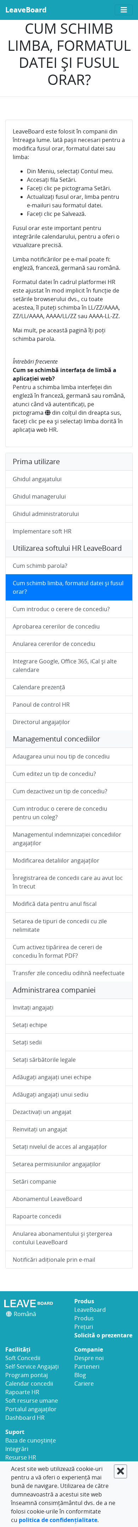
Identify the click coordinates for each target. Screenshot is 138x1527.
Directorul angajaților (41, 722)
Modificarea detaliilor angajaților (56, 860)
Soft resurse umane (31, 1400)
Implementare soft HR (42, 531)
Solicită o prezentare (103, 1335)
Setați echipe (30, 1025)
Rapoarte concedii (37, 1216)
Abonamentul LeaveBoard (47, 1199)
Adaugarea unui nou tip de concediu (61, 756)
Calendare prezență (39, 687)
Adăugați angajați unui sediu (50, 1094)
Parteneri (86, 1366)
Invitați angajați (33, 1007)
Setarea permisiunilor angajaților (57, 1164)
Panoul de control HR (41, 704)
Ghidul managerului (39, 496)
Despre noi (89, 1358)
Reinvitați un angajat (40, 1129)
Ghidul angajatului (37, 479)
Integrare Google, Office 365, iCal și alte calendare (65, 665)
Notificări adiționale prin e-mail (54, 1260)
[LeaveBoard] (34, 1303)
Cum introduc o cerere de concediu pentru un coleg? (60, 813)
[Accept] (120, 1471)
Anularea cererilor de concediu (54, 644)
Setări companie (34, 1181)
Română (24, 1314)
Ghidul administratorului (46, 514)
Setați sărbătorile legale (44, 1060)
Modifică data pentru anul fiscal (55, 904)
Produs (84, 1318)
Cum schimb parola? (40, 566)
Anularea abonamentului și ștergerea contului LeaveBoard (62, 1238)
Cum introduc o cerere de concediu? (61, 609)
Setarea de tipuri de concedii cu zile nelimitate (60, 925)
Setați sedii (27, 1042)
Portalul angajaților (31, 1409)
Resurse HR (20, 1457)
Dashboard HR (25, 1418)
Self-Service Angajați (32, 1366)
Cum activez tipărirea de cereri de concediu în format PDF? (57, 951)
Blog (80, 1375)
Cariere (84, 1383)
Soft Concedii (22, 1358)
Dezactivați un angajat (42, 1112)
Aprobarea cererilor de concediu (56, 626)
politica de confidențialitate (58, 1520)
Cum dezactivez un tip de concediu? (60, 791)
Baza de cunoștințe (30, 1440)
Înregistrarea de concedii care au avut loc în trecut (68, 882)
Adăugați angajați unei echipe (52, 1077)
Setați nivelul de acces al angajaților (60, 1147)
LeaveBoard (26, 10)
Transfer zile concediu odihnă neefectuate (69, 973)
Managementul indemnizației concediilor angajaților (67, 839)
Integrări (16, 1449)
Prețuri (83, 1327)
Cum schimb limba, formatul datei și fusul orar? (68, 587)
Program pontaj (26, 1375)
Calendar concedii (29, 1383)
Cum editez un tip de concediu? (54, 774)
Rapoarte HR (22, 1392)
